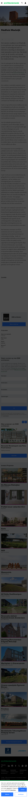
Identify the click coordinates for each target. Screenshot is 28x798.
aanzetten (13, 790)
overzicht (9, 788)
